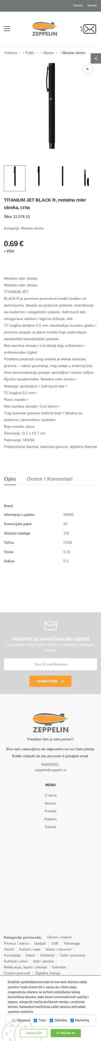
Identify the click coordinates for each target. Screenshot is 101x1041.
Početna (10, 53)
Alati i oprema (43, 961)
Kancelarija (12, 955)
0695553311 (50, 765)
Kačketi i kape (29, 949)
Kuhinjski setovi (16, 961)
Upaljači (40, 943)
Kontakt (92, 5)
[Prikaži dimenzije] (88, 69)
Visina (8, 552)
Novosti (77, 5)
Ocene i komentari (50, 479)
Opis (10, 479)
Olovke (48, 53)
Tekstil (9, 949)
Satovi (30, 955)
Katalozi (51, 819)
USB (54, 943)
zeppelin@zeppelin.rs (50, 770)
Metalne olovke (73, 53)
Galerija (50, 827)
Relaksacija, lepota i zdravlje (25, 967)
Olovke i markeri (59, 937)
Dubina (9, 561)
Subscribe (47, 681)
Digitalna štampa (47, 973)
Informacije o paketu (19, 515)
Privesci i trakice (16, 943)
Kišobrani (47, 955)
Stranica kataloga (17, 533)
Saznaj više (34, 1033)
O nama (50, 795)
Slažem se (67, 1033)
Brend (8, 506)
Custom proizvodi (17, 973)
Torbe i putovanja (72, 955)
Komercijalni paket (18, 524)
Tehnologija (71, 943)
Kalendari (59, 967)
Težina (9, 543)
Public (30, 53)
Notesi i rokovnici (58, 949)
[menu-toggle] (7, 29)
